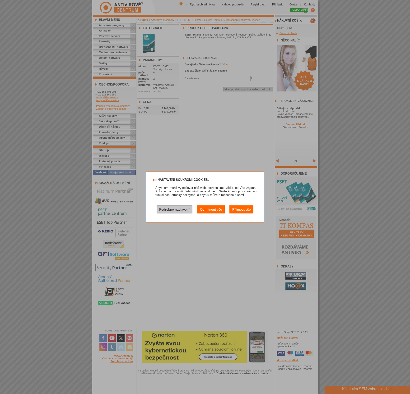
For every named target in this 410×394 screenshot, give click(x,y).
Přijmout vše (241, 209)
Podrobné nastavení (174, 209)
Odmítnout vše (211, 209)
